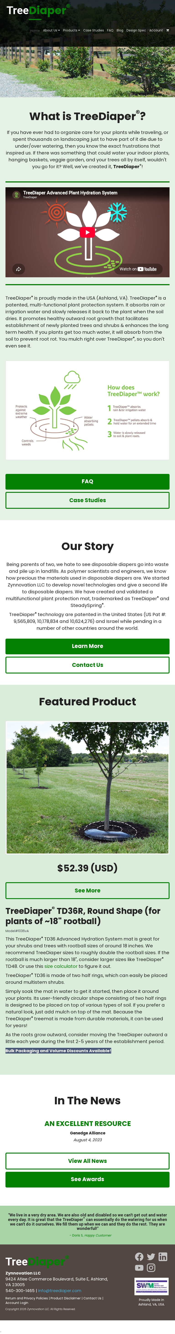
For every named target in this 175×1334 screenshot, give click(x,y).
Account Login (16, 1303)
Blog (120, 30)
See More (87, 890)
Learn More (87, 646)
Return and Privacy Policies (26, 1298)
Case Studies (93, 30)
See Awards (87, 1179)
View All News (87, 1161)
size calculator (60, 966)
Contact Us (87, 665)
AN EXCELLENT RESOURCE (87, 1123)
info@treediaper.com (59, 1290)
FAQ (110, 30)
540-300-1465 (20, 1290)
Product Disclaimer (66, 1298)
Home (35, 30)
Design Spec (136, 30)
